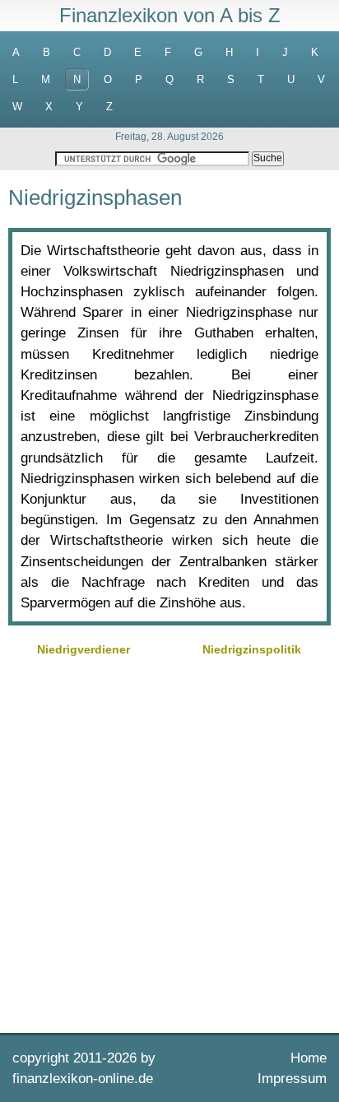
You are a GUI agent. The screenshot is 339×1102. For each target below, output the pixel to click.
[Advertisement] (169, 842)
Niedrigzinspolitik (251, 649)
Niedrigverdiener (83, 649)
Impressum (292, 1078)
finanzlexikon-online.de (82, 1078)
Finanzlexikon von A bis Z (170, 15)
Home (308, 1058)
